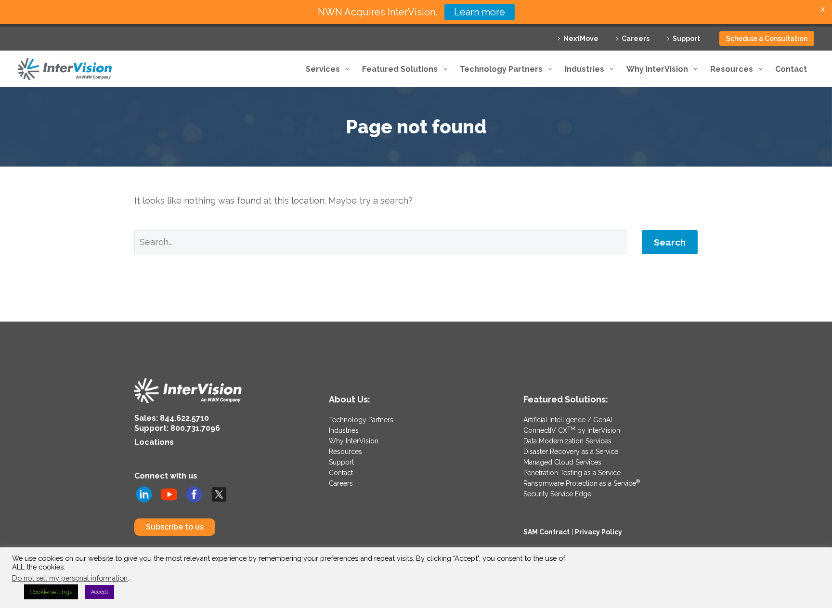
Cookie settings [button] (51, 591)
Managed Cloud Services (562, 462)
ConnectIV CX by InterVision (571, 430)
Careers (636, 38)
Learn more (479, 12)
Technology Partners (361, 420)
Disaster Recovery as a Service (570, 451)
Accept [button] (99, 592)
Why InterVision (353, 441)
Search (670, 242)
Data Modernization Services (567, 441)
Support (686, 38)
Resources (345, 451)
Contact (341, 473)
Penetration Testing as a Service (572, 473)
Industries (344, 430)
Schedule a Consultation (766, 38)
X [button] (822, 9)
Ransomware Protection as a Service (581, 483)
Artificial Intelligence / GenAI (567, 420)
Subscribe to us (175, 526)
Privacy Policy (598, 532)
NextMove (580, 38)
